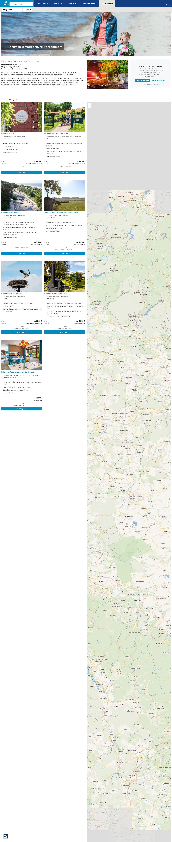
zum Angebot (21, 172)
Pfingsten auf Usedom (11, 212)
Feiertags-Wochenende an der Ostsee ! (18, 372)
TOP (27, 10)
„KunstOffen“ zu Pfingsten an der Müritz (61, 212)
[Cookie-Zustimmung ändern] (6, 836)
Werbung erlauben (143, 80)
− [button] (89, 107)
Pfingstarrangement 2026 (55, 293)
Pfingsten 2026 (7, 133)
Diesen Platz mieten (158, 80)
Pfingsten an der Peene (11, 293)
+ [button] (89, 104)
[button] (21, 3)
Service (168, 5)
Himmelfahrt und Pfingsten (56, 133)
